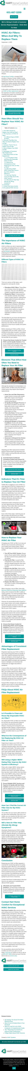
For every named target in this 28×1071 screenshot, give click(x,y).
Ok (14, 1068)
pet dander (7, 251)
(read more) (16, 1065)
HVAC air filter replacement (10, 91)
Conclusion (5, 184)
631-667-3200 (14, 12)
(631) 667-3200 (7, 954)
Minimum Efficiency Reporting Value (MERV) (14, 590)
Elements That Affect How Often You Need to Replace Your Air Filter (10, 141)
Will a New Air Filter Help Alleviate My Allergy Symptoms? (11, 181)
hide (16, 128)
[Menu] (24, 9)
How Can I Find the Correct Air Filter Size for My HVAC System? (11, 176)
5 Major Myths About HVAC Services (15, 1033)
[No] (26, 1064)
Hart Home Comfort (8, 76)
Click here (8, 952)
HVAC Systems (11, 1037)
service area (13, 955)
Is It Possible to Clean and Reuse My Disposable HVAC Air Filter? (11, 159)
